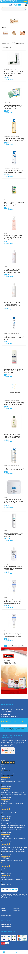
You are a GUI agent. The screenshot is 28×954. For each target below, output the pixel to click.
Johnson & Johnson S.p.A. (10, 69)
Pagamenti (16, 908)
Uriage (5, 497)
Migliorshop (14, 952)
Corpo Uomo (14, 37)
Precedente (4, 775)
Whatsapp (6, 714)
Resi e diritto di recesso (18, 913)
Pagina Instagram (6, 926)
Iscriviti (24, 726)
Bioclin (5, 530)
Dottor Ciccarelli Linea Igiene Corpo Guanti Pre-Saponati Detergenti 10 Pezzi (13, 107)
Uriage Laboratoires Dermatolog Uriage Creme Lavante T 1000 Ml (14, 468)
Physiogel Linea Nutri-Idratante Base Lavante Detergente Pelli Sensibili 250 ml (13, 568)
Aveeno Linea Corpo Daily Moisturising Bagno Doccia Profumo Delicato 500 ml (12, 436)
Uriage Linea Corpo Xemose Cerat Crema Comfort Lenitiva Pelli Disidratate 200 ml (13, 501)
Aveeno (6, 432)
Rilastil (5, 367)
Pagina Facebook (6, 924)
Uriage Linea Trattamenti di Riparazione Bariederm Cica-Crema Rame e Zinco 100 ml (13, 634)
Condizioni (3, 910)
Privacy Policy (16, 910)
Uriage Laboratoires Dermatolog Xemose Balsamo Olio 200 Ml (14, 403)
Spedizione (3, 908)
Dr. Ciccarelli (7, 103)
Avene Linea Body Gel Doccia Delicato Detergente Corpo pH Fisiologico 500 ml (13, 237)
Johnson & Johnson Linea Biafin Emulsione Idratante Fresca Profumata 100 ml (14, 73)
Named (5, 200)
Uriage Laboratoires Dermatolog (11, 136)
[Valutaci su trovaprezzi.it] (8, 750)
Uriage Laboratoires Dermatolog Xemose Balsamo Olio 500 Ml (14, 171)
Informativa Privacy (6, 915)
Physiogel (6, 564)
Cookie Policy (4, 913)
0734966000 (7, 712)
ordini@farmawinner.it (10, 716)
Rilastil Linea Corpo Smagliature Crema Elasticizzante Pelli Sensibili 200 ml (14, 371)
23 (22, 646)
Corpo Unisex (22, 37)
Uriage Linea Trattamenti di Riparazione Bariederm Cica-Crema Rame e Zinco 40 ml (13, 601)
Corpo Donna (5, 37)
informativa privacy (16, 728)
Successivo (10, 775)
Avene (5, 233)
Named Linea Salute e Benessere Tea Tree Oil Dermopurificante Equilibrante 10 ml (14, 204)
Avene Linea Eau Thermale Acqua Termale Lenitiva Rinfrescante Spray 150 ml (12, 304)
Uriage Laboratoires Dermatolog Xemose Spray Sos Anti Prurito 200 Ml (14, 337)
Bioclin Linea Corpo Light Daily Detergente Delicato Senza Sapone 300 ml (13, 534)
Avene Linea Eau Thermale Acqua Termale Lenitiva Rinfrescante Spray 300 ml (12, 270)
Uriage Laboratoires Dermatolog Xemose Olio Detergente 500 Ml (14, 139)
